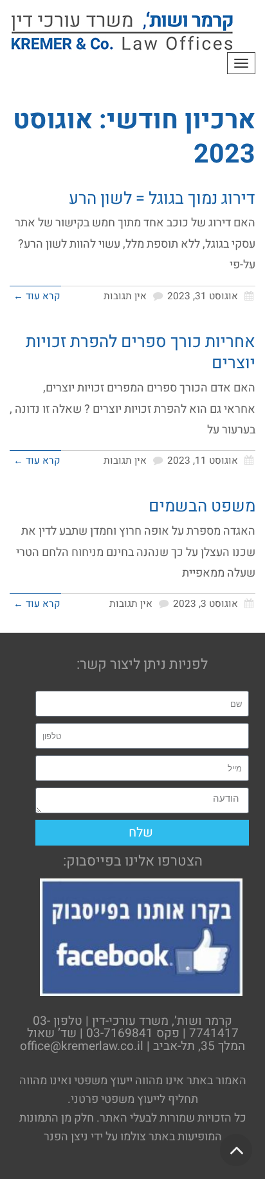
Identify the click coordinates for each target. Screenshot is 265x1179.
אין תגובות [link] (125, 296)
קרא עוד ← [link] (37, 296)
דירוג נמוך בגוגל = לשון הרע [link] (162, 198)
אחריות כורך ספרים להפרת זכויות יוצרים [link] (140, 353)
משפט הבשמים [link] (202, 506)
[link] (122, 30)
